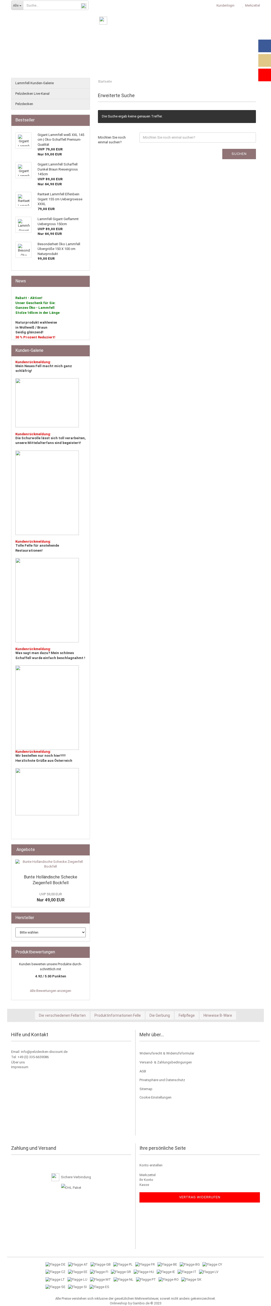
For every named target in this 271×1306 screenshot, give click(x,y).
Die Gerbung (160, 1015)
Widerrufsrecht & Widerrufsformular (166, 1053)
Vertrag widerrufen (199, 1197)
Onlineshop (118, 1303)
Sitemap (145, 1089)
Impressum (19, 1067)
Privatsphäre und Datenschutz (162, 1080)
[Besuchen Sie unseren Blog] (264, 60)
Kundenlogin (224, 5)
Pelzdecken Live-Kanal (32, 94)
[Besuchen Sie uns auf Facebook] (264, 46)
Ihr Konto (146, 1180)
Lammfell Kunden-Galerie (34, 83)
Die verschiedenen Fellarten (62, 1015)
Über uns (18, 1062)
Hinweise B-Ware (218, 1015)
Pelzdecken (24, 104)
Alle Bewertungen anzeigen (50, 991)
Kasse (144, 1185)
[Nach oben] (256, 1298)
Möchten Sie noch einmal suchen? (112, 139)
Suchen (239, 154)
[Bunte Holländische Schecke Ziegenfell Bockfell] (50, 864)
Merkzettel (251, 5)
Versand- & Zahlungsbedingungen (165, 1062)
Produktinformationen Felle (117, 1015)
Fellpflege (187, 1015)
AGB (142, 1071)
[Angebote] (84, 850)
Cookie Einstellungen (155, 1097)
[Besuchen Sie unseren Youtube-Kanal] (264, 75)
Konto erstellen (150, 1165)
